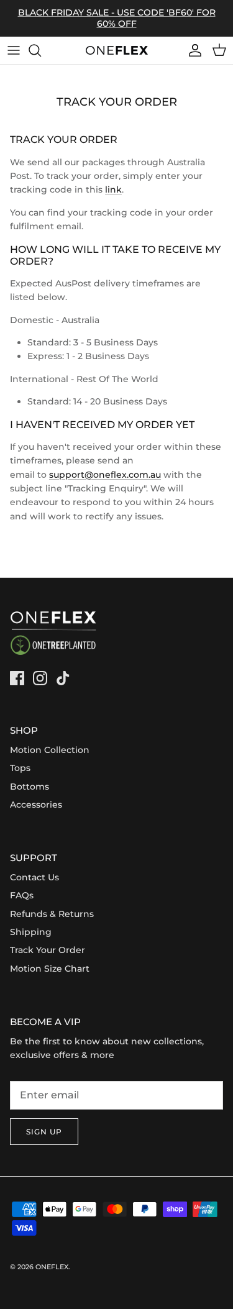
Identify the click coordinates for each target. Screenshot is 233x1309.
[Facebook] (17, 678)
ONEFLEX (51, 1266)
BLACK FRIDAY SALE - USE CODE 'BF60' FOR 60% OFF (117, 18)
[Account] (192, 50)
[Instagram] (40, 678)
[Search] (41, 50)
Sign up (44, 1131)
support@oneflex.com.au (105, 474)
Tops (20, 767)
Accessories (36, 804)
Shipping (31, 931)
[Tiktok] (63, 678)
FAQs (22, 895)
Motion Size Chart (49, 968)
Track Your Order (47, 950)
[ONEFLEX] (117, 50)
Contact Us (34, 877)
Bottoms (29, 786)
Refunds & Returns (52, 913)
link (113, 189)
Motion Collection (49, 749)
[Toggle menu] (13, 50)
